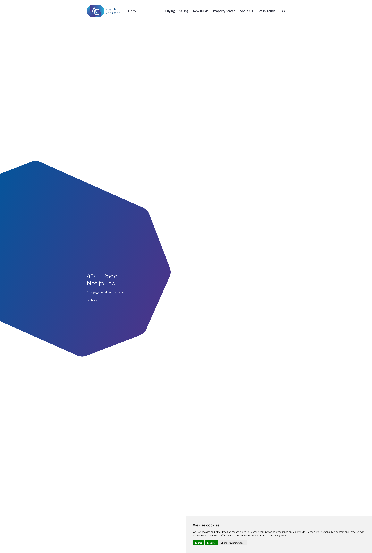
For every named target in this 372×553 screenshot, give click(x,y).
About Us (246, 11)
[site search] (283, 11)
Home (132, 11)
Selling (183, 11)
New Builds (200, 11)
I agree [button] (198, 543)
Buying (170, 11)
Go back (92, 300)
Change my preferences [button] (233, 543)
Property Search (224, 11)
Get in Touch (266, 11)
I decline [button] (211, 543)
